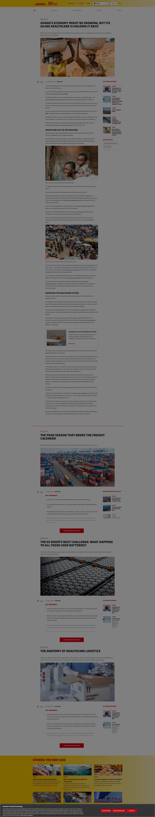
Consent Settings (106, 810)
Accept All (131, 810)
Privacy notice (23, 815)
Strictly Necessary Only (119, 810)
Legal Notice (30, 815)
